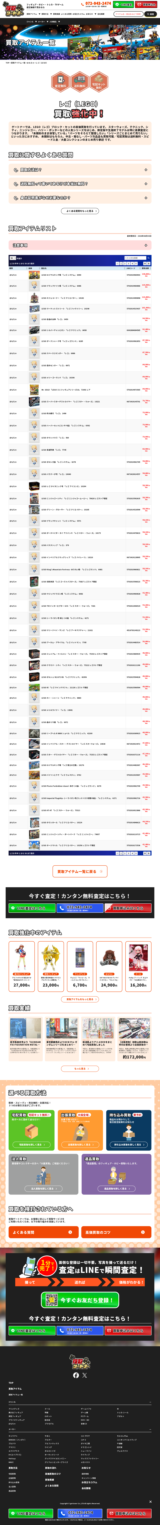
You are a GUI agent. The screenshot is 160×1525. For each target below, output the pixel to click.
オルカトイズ (50, 1451)
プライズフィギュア (17, 1420)
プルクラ (12, 1443)
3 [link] (128, 263)
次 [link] (148, 263)
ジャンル (30, 21)
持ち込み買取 (14, 1482)
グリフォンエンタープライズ (56, 1462)
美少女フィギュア (16, 1412)
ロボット (48, 1416)
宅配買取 (12, 1473)
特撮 (46, 1412)
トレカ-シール (122, 1412)
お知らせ (89, 14)
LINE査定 (126, 4)
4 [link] (132, 263)
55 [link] (145, 263)
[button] (26, 268)
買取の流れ (50, 1468)
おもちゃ (12, 1424)
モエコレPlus (122, 1436)
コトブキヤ (85, 1436)
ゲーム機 (84, 1412)
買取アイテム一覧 (16, 1394)
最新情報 (85, 1473)
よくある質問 (66, 14)
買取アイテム (32, 14)
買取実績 (56, 14)
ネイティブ (85, 1455)
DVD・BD (85, 1420)
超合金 (47, 1420)
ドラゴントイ (86, 1447)
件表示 (19, 258)
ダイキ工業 (85, 1443)
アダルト (120, 1416)
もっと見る (80, 1068)
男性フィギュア (15, 1416)
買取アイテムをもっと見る (80, 999)
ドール (47, 1409)
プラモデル (49, 1424)
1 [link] (121, 263)
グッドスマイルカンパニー (55, 1458)
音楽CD (84, 1424)
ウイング (48, 1447)
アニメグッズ (14, 1409)
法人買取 (12, 1486)
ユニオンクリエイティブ (127, 1440)
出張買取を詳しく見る (79, 1144)
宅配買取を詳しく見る (30, 1144)
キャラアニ (13, 1436)
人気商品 (53, 21)
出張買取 (12, 1478)
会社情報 (86, 1488)
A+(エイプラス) (15, 1455)
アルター (48, 1440)
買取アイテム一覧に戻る (77, 871)
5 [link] (135, 263)
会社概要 (100, 14)
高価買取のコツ (98, 1232)
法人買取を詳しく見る (42, 1188)
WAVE (11, 1462)
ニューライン (86, 1451)
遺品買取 (12, 1491)
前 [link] (117, 263)
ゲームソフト (86, 1409)
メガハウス (85, 1462)
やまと (47, 1436)
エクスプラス (14, 1451)
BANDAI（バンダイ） (17, 1440)
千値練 (119, 1443)
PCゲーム (85, 1416)
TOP (11, 1382)
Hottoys (12, 1458)
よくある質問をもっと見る (80, 210)
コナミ (83, 1440)
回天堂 (119, 1447)
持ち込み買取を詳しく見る (127, 1144)
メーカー (41, 21)
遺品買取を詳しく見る (115, 1188)
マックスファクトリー (90, 1458)
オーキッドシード (52, 1455)
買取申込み (149, 4)
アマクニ (12, 1447)
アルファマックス (52, 1443)
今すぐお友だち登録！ (87, 1300)
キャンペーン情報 (89, 1478)
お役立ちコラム (79, 14)
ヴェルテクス (122, 1451)
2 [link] (124, 263)
